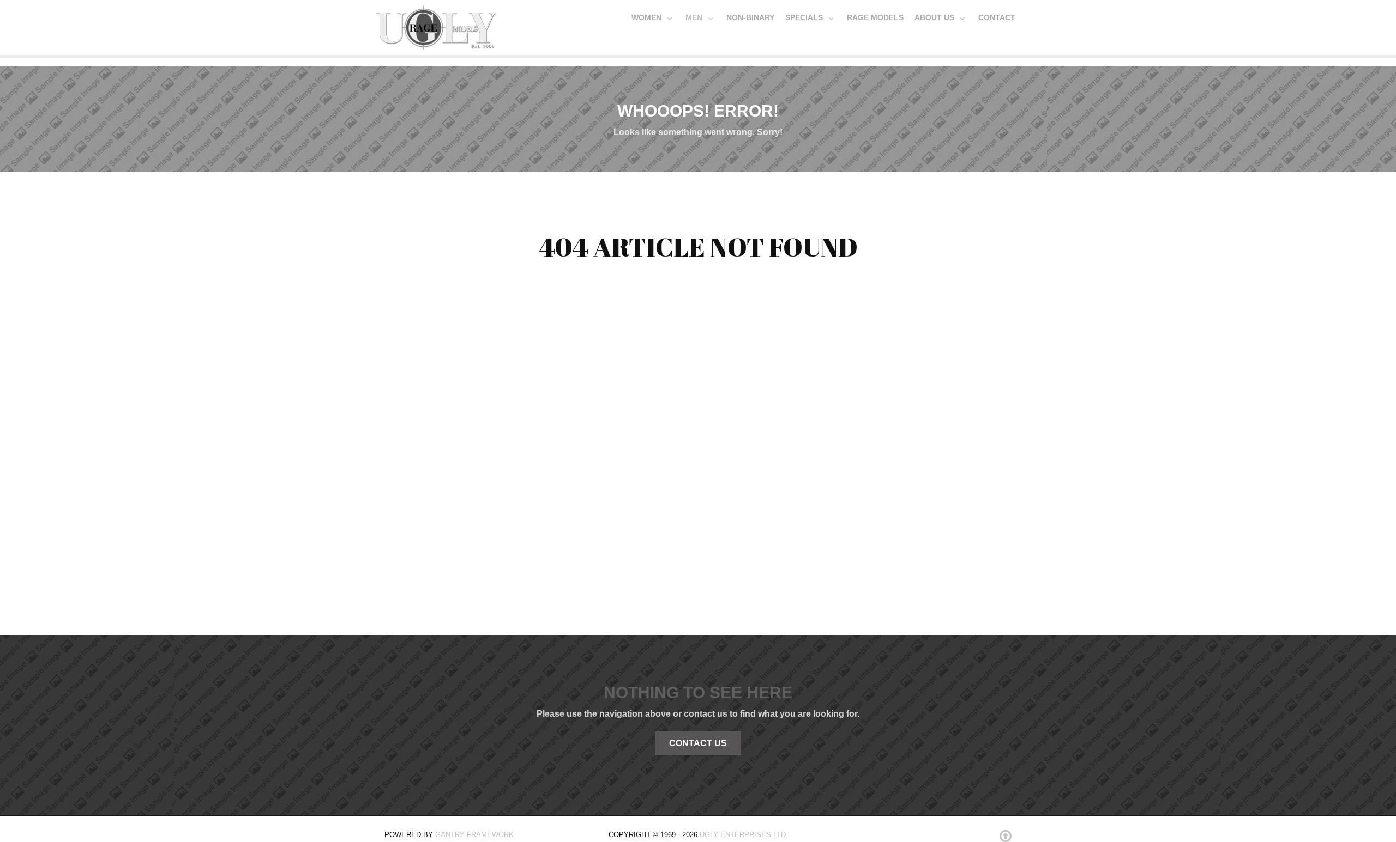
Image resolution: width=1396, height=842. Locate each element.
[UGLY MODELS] (436, 25)
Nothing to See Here (698, 692)
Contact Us (698, 743)
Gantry (474, 835)
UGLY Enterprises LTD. (744, 835)
